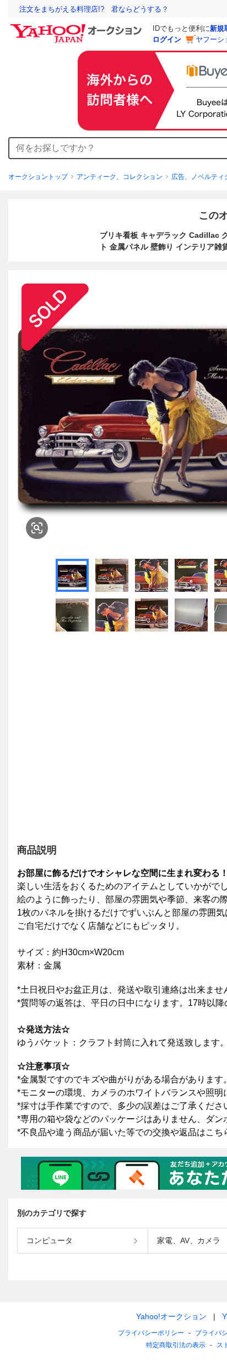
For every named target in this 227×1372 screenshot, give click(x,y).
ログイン (167, 39)
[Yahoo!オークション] (77, 27)
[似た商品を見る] (37, 528)
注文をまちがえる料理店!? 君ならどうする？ (94, 9)
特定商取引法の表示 (176, 1345)
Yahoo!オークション (171, 1316)
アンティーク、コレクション (120, 177)
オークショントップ (38, 177)
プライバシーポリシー (151, 1333)
